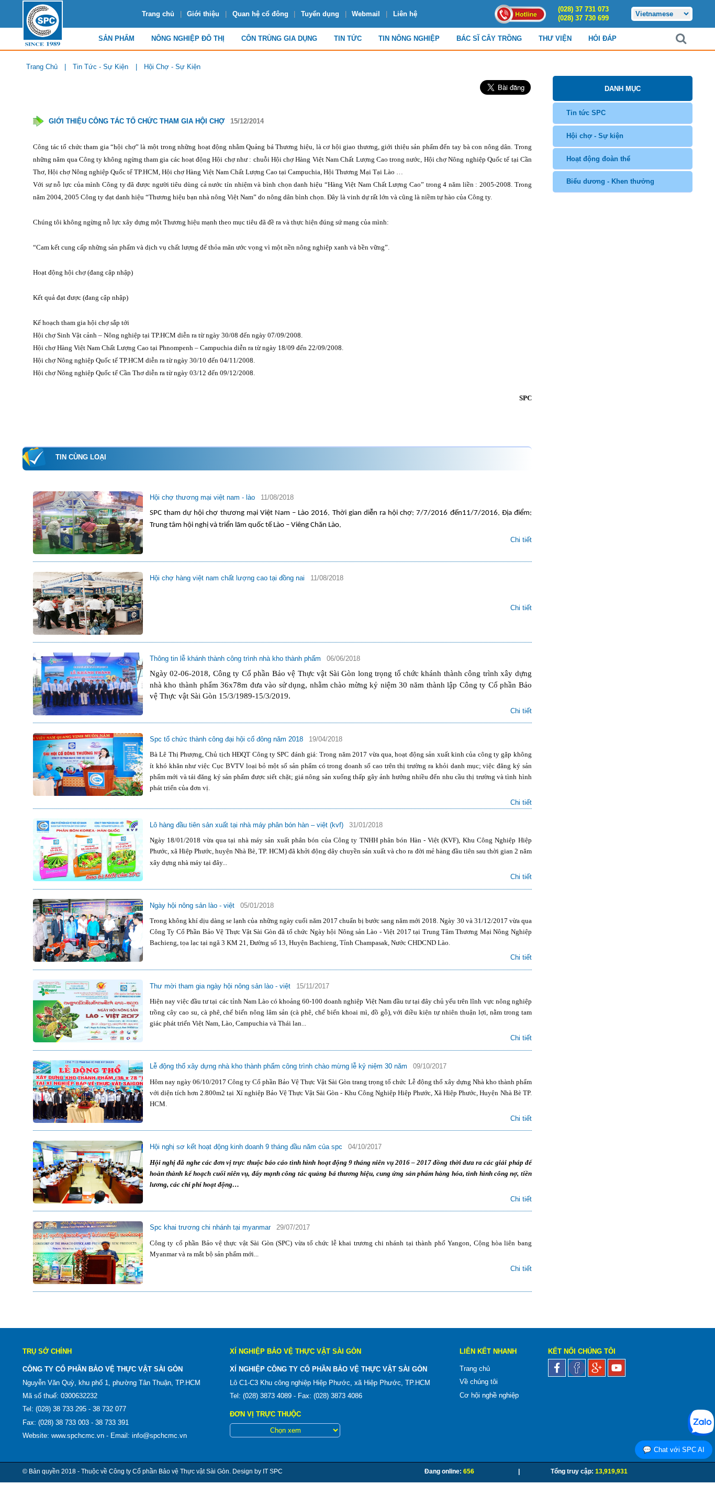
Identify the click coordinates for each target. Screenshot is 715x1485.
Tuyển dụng (320, 14)
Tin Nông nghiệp (409, 38)
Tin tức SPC (586, 113)
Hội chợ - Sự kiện (594, 136)
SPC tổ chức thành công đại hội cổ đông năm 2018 (227, 739)
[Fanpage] (578, 1372)
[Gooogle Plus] (598, 1372)
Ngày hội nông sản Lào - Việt (193, 905)
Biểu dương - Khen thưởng (610, 181)
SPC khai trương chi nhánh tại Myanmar (211, 1227)
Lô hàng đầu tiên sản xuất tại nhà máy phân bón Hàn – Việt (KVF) (247, 825)
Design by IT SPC (257, 1471)
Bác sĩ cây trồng (489, 38)
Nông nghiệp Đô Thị (188, 38)
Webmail (366, 14)
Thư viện (555, 38)
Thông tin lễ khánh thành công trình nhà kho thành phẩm (236, 658)
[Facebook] (558, 1372)
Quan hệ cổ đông (260, 14)
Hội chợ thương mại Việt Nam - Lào (203, 497)
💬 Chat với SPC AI (674, 1450)
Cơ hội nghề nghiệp (489, 1395)
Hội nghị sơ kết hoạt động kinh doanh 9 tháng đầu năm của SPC (247, 1147)
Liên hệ (405, 14)
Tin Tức (348, 38)
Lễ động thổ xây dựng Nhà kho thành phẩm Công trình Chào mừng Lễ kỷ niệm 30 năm (279, 1066)
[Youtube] (616, 1372)
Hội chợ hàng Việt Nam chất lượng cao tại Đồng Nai (228, 578)
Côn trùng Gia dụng (279, 38)
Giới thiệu (203, 14)
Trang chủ (158, 14)
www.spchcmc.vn (77, 1435)
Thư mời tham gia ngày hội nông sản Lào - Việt (221, 986)
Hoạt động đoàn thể (598, 159)
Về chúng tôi (479, 1382)
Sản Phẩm (116, 38)
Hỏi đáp (602, 38)
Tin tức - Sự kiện (100, 67)
